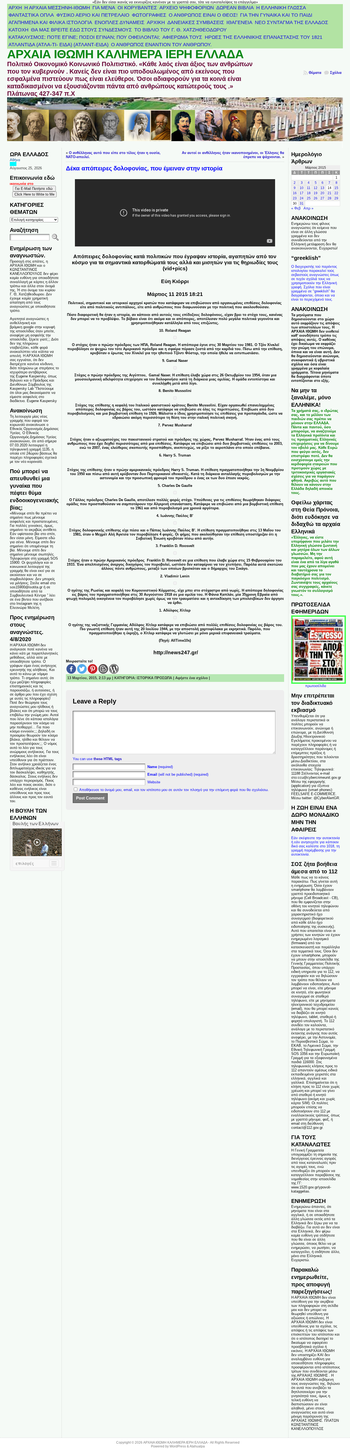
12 (315, 188)
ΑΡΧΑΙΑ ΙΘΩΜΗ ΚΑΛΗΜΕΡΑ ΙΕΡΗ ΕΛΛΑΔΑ (125, 54)
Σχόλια (336, 73)
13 (322, 188)
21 (329, 193)
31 (302, 203)
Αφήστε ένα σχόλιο (191, 678)
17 (302, 193)
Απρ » (308, 208)
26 (315, 198)
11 (308, 188)
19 (315, 193)
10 (302, 188)
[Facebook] (71, 669)
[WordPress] (114, 669)
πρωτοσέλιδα (315, 686)
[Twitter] (82, 669)
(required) (160, 767)
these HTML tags (108, 759)
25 (309, 198)
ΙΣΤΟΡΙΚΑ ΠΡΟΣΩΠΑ (154, 678)
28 (329, 198)
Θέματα (315, 73)
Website (153, 782)
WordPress (178, 1446)
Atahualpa (197, 1446)
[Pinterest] (92, 669)
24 (302, 198)
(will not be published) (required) (177, 774)
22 (336, 193)
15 (336, 188)
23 (295, 198)
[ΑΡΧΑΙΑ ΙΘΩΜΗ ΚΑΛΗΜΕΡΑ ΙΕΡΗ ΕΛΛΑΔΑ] (175, 122)
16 (295, 193)
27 (322, 198)
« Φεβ (296, 208)
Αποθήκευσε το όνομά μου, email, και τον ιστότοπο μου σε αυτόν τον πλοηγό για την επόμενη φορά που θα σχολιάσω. (174, 790)
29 (336, 198)
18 (309, 193)
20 (322, 193)
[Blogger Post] (103, 669)
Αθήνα (15, 160)
